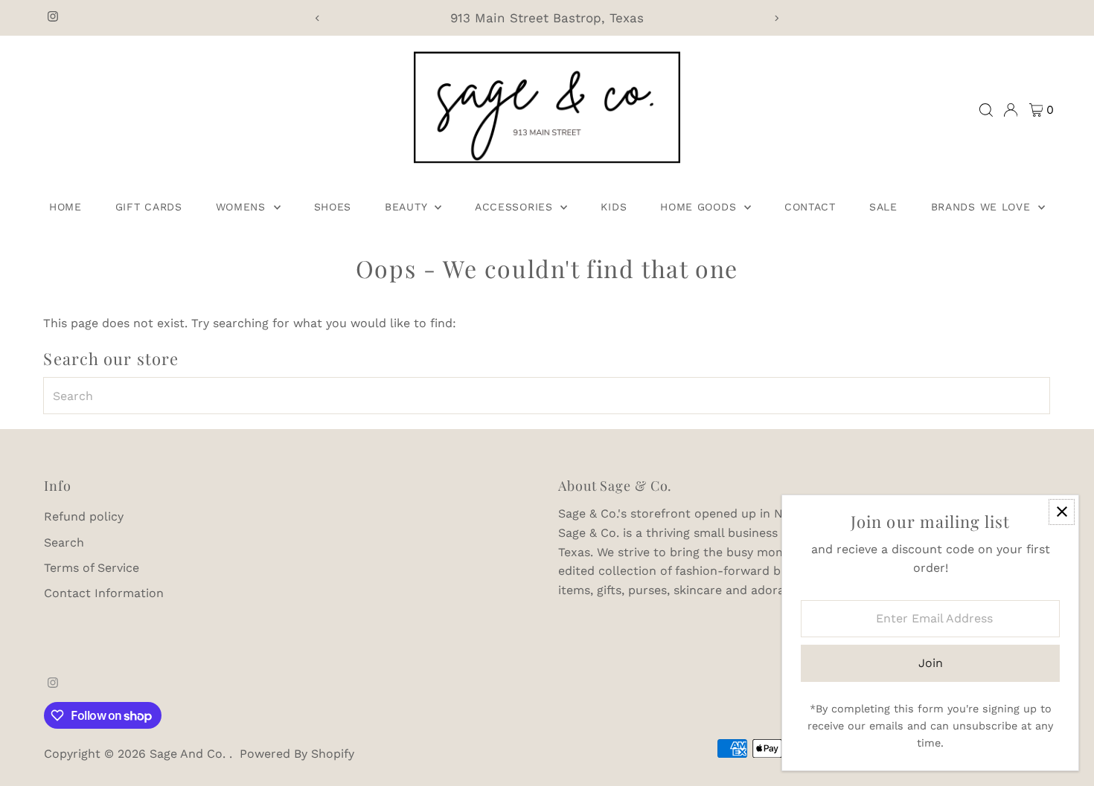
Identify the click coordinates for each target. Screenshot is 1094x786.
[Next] (776, 18)
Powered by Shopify (297, 754)
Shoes (333, 207)
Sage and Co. (189, 754)
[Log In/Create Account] (1010, 110)
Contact (810, 207)
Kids (614, 207)
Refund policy (84, 516)
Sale (883, 207)
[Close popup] (1062, 512)
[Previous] (318, 18)
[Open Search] (986, 110)
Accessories (516, 207)
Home (65, 207)
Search (64, 542)
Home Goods (700, 207)
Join (930, 663)
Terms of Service (91, 568)
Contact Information (104, 593)
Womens (243, 207)
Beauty (408, 207)
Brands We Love (983, 207)
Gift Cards (148, 207)
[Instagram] (53, 18)
